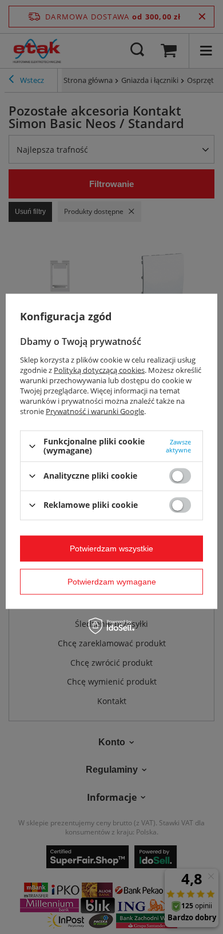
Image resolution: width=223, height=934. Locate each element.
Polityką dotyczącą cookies (99, 370)
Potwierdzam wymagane (111, 581)
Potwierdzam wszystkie (111, 548)
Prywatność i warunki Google (95, 411)
